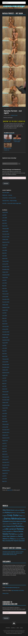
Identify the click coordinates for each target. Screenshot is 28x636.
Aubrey (7, 512)
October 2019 (5, 435)
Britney (19, 512)
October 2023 (5, 304)
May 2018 (4, 481)
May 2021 (4, 383)
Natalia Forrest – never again (17, 140)
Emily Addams (17, 521)
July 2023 (4, 312)
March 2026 (4, 225)
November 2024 (5, 269)
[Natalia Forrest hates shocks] (8, 137)
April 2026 (4, 223)
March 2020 (4, 421)
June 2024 (4, 283)
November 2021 (5, 367)
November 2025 (5, 236)
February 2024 (5, 293)
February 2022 (5, 359)
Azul (11, 512)
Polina (17, 536)
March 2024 (4, 291)
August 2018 (5, 473)
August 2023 (5, 310)
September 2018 (5, 470)
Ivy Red (23, 521)
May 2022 (4, 351)
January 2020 (5, 427)
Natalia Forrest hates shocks (7, 140)
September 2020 (5, 405)
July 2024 (4, 280)
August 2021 (5, 375)
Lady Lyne (19, 523)
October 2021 (5, 370)
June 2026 (4, 217)
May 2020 (4, 416)
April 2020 (4, 418)
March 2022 (4, 356)
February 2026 (5, 228)
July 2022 (4, 345)
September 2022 (5, 340)
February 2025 (5, 261)
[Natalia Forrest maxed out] (8, 145)
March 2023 (4, 323)
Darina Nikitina (11, 518)
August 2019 (5, 440)
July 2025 (4, 247)
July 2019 (4, 443)
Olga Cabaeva (10, 536)
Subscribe (6, 183)
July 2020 (4, 410)
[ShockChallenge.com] (14, 6)
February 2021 (5, 391)
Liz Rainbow (19, 528)
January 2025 (5, 264)
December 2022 (5, 331)
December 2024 (5, 266)
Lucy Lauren (7, 531)
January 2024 (5, 296)
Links (21, 627)
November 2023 (5, 302)
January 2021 (5, 394)
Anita (18, 510)
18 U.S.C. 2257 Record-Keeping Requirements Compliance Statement (15, 632)
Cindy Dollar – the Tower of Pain (9, 197)
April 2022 (4, 353)
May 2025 (4, 253)
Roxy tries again (5, 192)
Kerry (14, 523)
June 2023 (4, 315)
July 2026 (4, 215)
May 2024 (4, 285)
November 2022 (5, 334)
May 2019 (4, 448)
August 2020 (5, 408)
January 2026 (5, 231)
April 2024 (4, 288)
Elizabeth (6, 521)
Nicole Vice (17, 534)
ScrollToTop (14, 623)
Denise (22, 518)
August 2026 (5, 212)
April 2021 (4, 386)
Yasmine (16, 540)
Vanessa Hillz (9, 540)
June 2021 (4, 380)
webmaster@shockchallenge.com (12, 587)
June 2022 (4, 348)
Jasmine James (5, 523)
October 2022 (5, 337)
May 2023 (4, 318)
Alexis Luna (14, 510)
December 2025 (5, 234)
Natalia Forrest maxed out (7, 149)
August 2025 (5, 245)
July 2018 (4, 476)
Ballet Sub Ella (15, 512)
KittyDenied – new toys (7, 195)
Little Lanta (9, 528)
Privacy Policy (5, 593)
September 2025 (5, 242)
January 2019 (5, 459)
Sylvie (20, 538)
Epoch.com (9, 490)
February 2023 (5, 326)
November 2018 (5, 465)
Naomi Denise (18, 531)
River (9, 538)
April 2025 (4, 255)
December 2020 (5, 397)
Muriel (12, 531)
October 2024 (5, 272)
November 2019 (5, 432)
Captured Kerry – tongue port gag (9, 200)
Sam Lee (16, 538)
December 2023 (5, 299)
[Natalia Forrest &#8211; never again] (17, 137)
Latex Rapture (7, 526)
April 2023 (4, 321)
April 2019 (4, 451)
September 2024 (5, 274)
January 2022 (5, 361)
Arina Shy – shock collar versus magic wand (11, 203)
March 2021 (4, 389)
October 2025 (5, 239)
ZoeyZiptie (22, 540)
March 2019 (4, 454)
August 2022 (5, 342)
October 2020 (5, 402)
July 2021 (4, 378)
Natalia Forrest (14, 115)
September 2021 (5, 372)
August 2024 (5, 277)
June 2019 (4, 446)
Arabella (22, 510)
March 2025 (4, 258)
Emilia (11, 521)
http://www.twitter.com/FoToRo (17, 590)
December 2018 (5, 462)
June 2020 (4, 413)
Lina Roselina (17, 526)
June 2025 (4, 250)
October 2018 (5, 467)
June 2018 (4, 478)
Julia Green (10, 523)
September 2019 (5, 437)
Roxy (12, 538)
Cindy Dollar (13, 515)
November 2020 (5, 399)
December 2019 (5, 429)
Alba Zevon (7, 510)
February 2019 (5, 456)
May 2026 (4, 220)
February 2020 (5, 424)
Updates (8, 627)
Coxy (20, 515)
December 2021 (5, 364)
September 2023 (5, 307)
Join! (17, 627)
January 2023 (5, 329)
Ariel (4, 512)
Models (13, 627)
